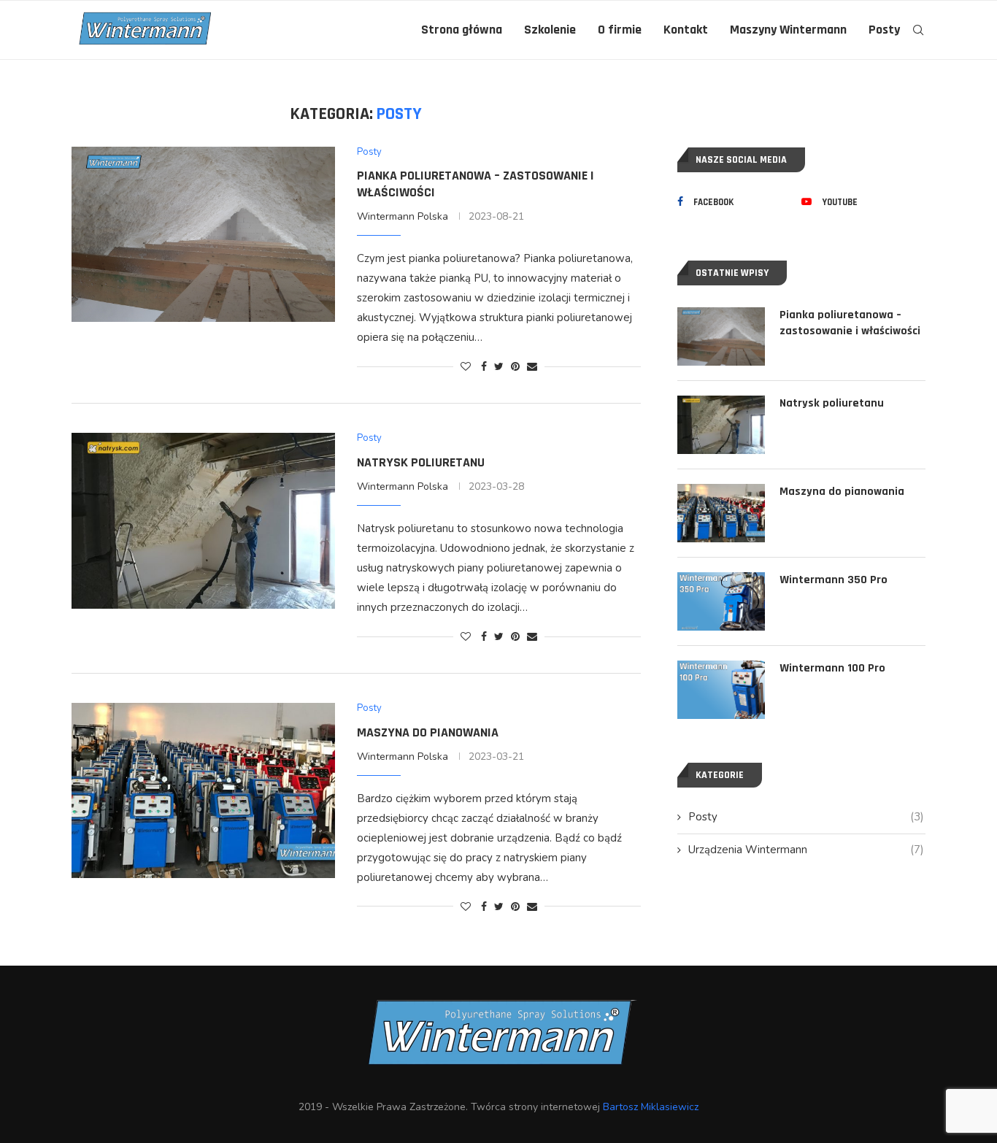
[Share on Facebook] (484, 367)
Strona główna (461, 29)
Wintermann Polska (402, 216)
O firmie (620, 29)
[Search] (918, 30)
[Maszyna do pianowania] (203, 790)
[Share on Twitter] (499, 367)
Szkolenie (550, 29)
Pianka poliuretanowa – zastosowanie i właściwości (849, 323)
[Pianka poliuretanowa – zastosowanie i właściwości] (203, 234)
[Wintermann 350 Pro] (721, 601)
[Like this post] (466, 367)
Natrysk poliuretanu (421, 462)
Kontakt (685, 29)
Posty (884, 29)
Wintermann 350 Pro (833, 580)
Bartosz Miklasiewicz (650, 1107)
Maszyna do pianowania (427, 732)
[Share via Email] (532, 367)
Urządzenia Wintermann (806, 849)
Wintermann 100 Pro (832, 668)
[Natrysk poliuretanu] (203, 520)
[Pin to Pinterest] (515, 367)
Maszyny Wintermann (788, 29)
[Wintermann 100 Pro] (721, 690)
